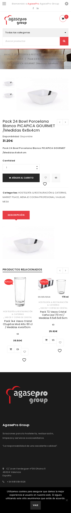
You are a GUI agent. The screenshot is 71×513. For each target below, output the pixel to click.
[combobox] (35, 32)
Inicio (7, 54)
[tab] (16, 215)
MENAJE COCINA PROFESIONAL (37, 197)
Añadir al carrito (22, 177)
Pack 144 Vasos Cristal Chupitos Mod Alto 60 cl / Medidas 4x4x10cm (18, 324)
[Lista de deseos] (45, 178)
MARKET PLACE (11, 197)
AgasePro (33, 3)
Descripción (16, 215)
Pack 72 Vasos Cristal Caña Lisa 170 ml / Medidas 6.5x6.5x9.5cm (53, 315)
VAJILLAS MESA (15, 59)
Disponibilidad (11, 136)
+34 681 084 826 (16, 481)
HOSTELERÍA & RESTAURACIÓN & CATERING (38, 54)
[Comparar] (17, 349)
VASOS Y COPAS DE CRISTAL (18, 317)
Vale (35, 505)
